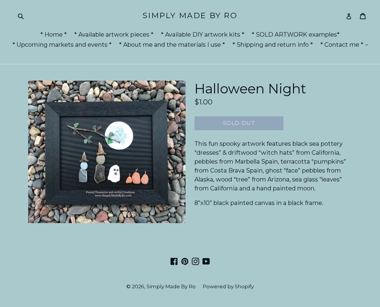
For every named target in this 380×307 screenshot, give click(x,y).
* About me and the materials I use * (172, 44)
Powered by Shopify (228, 286)
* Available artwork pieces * (113, 34)
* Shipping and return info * (272, 44)
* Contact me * (345, 44)
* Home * (53, 34)
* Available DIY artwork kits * (202, 34)
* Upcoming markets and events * (62, 44)
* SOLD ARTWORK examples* (296, 34)
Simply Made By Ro (189, 15)
